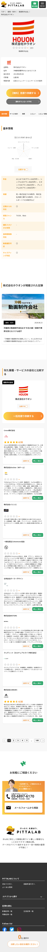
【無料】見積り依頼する (23, 93)
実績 (23, 114)
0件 (31, 48)
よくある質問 (7, 887)
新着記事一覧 (7, 911)
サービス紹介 (14, 114)
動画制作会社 (23, 12)
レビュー (33, 114)
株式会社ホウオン (7, 14)
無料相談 (35, 6)
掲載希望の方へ (29, 884)
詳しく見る (37, 461)
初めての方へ (7, 884)
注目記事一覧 (29, 911)
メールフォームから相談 (26, 807)
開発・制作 (12, 12)
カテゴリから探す (10, 896)
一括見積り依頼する (23, 416)
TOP (2, 12)
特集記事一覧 (7, 914)
